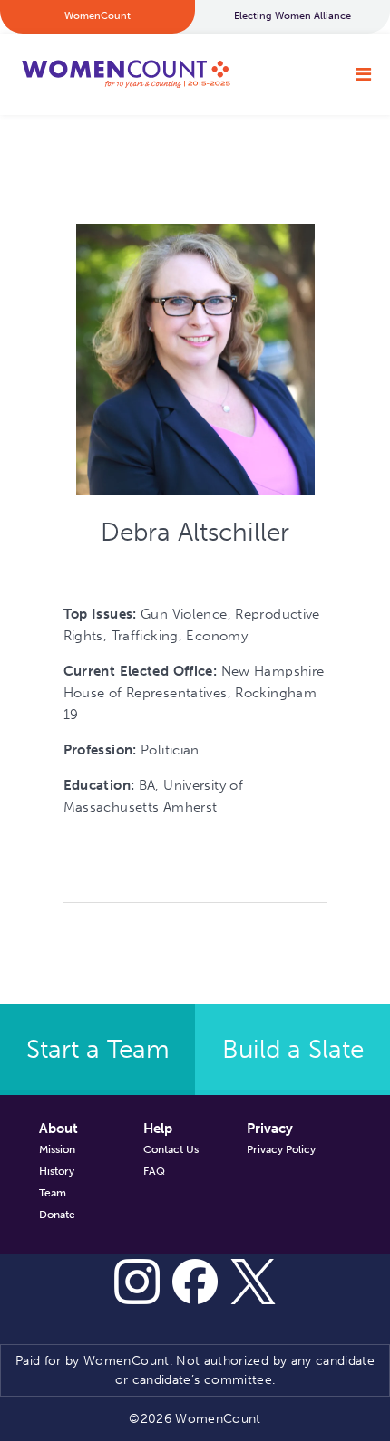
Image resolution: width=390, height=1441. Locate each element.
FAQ (154, 1171)
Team (52, 1192)
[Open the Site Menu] (363, 74)
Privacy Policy (281, 1149)
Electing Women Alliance (292, 16)
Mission (57, 1149)
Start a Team (98, 1049)
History (56, 1171)
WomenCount (125, 74)
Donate (57, 1214)
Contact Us (171, 1149)
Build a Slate (293, 1049)
